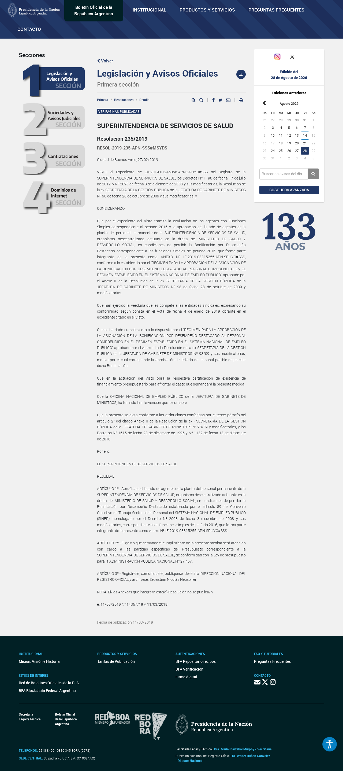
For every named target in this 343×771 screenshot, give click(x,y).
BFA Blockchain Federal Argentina (47, 690)
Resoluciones (123, 100)
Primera (102, 100)
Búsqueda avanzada (289, 189)
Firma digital (186, 676)
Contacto (29, 29)
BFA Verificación (189, 669)
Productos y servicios (207, 10)
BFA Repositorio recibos (196, 661)
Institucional (149, 10)
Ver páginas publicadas (119, 111)
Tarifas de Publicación (116, 661)
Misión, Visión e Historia (39, 661)
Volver (106, 61)
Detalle (144, 100)
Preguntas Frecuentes (276, 10)
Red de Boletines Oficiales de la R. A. (49, 682)
